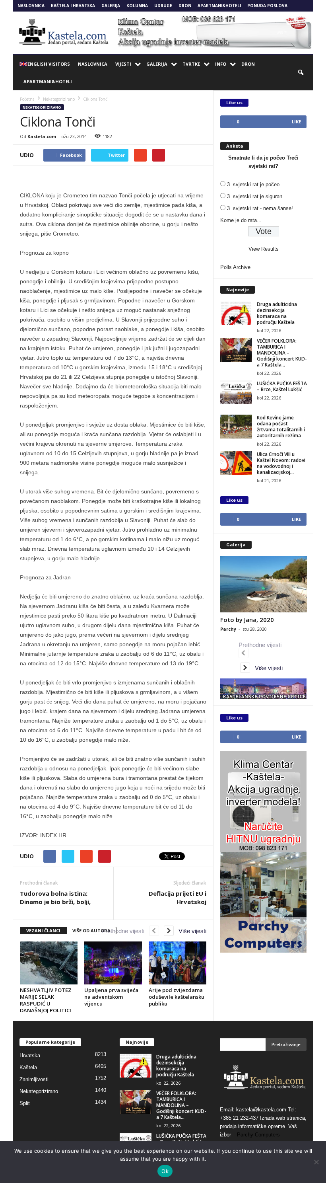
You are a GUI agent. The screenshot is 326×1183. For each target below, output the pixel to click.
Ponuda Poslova (267, 5)
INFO (220, 64)
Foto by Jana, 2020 (247, 620)
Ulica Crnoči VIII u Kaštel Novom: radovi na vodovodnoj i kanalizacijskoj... (281, 463)
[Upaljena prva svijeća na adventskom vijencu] (113, 962)
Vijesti (123, 64)
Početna (27, 99)
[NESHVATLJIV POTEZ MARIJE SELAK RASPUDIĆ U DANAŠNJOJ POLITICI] (49, 962)
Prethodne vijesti (125, 931)
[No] (316, 1162)
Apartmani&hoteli (219, 5)
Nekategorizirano (42, 107)
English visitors (48, 64)
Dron (185, 5)
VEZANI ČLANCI (43, 931)
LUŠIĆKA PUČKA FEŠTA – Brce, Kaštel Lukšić (282, 386)
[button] (301, 73)
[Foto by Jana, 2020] (263, 584)
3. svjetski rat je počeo (253, 184)
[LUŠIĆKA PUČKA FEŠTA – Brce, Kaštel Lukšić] (236, 392)
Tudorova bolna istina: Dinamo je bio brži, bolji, (55, 897)
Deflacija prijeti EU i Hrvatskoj (177, 897)
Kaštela (28, 1067)
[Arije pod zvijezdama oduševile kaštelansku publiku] (177, 962)
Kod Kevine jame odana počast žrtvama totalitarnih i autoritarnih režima (281, 426)
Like (296, 122)
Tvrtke (191, 64)
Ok (165, 1171)
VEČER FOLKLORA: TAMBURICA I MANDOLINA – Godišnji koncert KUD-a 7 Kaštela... (282, 352)
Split (24, 1103)
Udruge (163, 5)
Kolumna (137, 5)
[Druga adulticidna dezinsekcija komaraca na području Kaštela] (236, 313)
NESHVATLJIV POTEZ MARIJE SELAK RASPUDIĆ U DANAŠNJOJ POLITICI (46, 1000)
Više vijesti (190, 931)
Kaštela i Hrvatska (73, 5)
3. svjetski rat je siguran (254, 196)
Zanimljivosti (34, 1079)
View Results (263, 249)
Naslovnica (31, 5)
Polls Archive (235, 267)
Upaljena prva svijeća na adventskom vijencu (111, 996)
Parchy (228, 629)
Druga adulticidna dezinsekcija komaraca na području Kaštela (277, 313)
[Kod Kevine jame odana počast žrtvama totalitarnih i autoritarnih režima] (236, 427)
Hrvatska (29, 1055)
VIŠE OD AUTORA (91, 931)
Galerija (110, 5)
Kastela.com (41, 136)
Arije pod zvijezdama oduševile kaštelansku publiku (176, 996)
